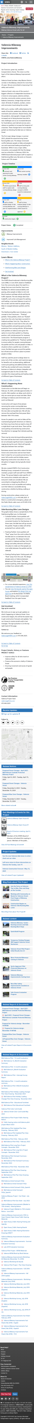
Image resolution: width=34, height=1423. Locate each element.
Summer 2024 (5, 200)
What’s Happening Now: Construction (17, 264)
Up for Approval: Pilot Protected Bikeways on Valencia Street (18, 968)
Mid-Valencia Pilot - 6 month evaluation (14, 1067)
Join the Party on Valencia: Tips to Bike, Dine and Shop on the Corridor (20, 888)
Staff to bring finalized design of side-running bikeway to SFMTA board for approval (24, 207)
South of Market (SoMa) (9, 249)
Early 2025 (4, 216)
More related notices (8, 805)
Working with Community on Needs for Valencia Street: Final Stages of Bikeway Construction (20, 897)
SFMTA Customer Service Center (10, 1368)
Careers (3, 1381)
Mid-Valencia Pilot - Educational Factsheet (15, 1102)
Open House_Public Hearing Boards (15, 1227)
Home (4, 35)
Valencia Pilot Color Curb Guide (11, 1109)
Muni (2, 1349)
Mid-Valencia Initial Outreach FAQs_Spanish (15, 1187)
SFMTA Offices (5, 1371)
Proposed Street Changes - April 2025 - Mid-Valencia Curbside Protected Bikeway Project (16, 772)
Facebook (15, 53)
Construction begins (9, 219)
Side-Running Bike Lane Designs (15, 268)
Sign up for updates (11, 714)
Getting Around (5, 1356)
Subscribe (29, 9)
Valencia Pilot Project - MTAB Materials (14, 1251)
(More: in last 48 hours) (14, 12)
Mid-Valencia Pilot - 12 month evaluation (14, 1058)
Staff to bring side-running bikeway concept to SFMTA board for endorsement (24, 190)
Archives (3, 1390)
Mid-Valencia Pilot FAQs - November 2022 (15, 1167)
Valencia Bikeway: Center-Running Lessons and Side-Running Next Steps (20, 925)
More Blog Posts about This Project (12, 912)
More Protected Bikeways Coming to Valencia (19, 959)
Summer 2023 (20, 168)
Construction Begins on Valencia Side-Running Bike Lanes (20, 906)
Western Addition (13, 246)
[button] (22, 2)
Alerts (2, 6)
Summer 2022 (5, 168)
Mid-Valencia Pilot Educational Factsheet (17, 1105)
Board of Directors (6, 1379)
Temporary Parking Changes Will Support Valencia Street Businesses (20, 942)
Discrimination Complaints (8, 1366)
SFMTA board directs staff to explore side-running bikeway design (10, 189)
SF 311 (3, 1358)
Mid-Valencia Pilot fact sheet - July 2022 (17, 1201)
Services (3, 1352)
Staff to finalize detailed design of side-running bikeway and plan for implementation (10, 207)
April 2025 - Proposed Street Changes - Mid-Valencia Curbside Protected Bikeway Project (16, 1017)
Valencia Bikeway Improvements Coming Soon (20, 976)
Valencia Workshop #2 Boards (13, 1262)
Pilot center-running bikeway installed (23, 173)
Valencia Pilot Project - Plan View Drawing (17, 1265)
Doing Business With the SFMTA (10, 1383)
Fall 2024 (19, 200)
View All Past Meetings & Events (11, 845)
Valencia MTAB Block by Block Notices (16, 1253)
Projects (11, 35)
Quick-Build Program (17, 931)
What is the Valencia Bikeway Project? (17, 260)
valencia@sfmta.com (8, 701)
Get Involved (9, 271)
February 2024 (5, 183)
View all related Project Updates (11, 875)
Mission (3, 246)
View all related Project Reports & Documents (16, 1045)
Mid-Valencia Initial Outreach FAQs (12, 1181)
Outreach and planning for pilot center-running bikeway (9, 175)
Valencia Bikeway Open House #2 (18, 818)
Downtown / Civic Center (9, 252)
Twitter (23, 53)
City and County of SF (7, 1385)
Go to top (4, 646)
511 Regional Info (6, 1361)
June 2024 (19, 183)
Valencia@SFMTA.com (8, 497)
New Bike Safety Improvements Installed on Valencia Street (20, 986)
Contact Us (4, 1373)
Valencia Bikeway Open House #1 (18, 825)
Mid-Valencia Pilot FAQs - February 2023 (14, 1139)
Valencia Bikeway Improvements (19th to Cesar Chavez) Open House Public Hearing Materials (15, 1217)
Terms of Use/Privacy (7, 1387)
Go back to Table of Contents (10, 380)
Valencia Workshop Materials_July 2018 (17, 1284)
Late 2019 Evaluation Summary (14, 1247)
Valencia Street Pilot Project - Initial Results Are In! (20, 950)
